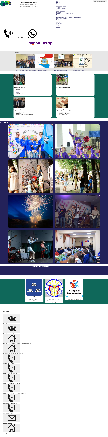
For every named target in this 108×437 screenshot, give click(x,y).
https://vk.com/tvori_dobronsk (9, 333)
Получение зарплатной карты (62, 14)
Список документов (60, 11)
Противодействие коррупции (62, 16)
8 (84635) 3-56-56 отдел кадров (10, 403)
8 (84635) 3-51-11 (20, 37)
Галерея (58, 24)
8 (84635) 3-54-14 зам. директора (10, 373)
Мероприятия (59, 23)
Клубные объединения (61, 6)
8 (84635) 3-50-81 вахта (8, 413)
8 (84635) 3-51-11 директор (9, 363)
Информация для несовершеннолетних (64, 13)
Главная (58, 1)
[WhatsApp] (32, 37)
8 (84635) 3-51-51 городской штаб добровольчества (14, 393)
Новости (58, 2)
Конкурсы (58, 22)
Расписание (58, 7)
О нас (57, 3)
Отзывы (57, 19)
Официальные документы (61, 4)
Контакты (58, 27)
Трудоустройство (59, 9)
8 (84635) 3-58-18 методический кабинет (12, 383)
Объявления (58, 12)
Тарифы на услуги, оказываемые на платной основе (67, 25)
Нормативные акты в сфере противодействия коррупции (68, 17)
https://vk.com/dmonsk (8, 323)
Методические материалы (61, 18)
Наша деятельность (60, 21)
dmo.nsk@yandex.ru (7, 423)
